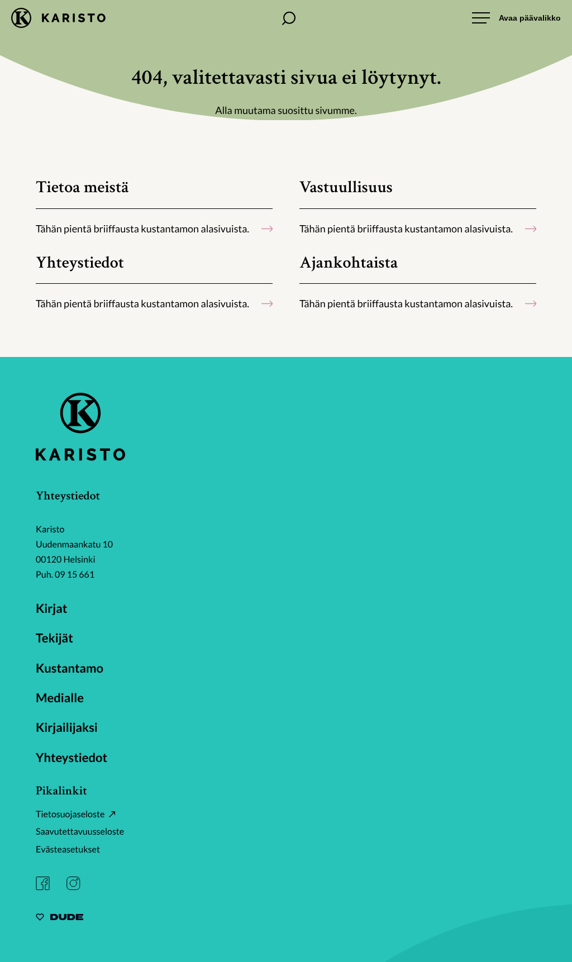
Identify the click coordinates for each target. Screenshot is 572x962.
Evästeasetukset (68, 849)
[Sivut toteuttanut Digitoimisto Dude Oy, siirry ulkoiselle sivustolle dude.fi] (59, 918)
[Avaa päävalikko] (516, 17)
